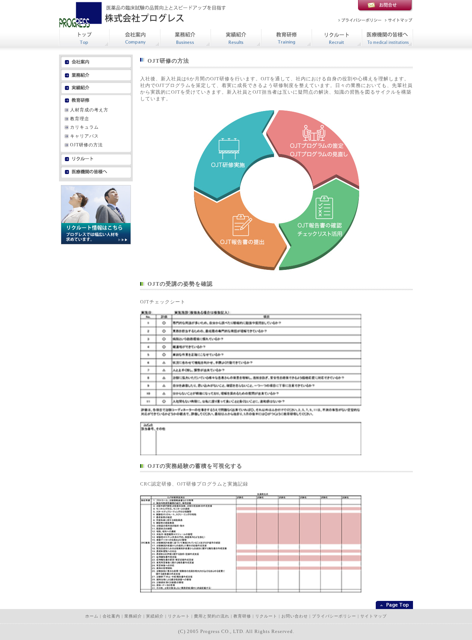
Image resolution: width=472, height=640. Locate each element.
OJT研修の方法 (86, 145)
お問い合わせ (294, 616)
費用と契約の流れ (211, 616)
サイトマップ (373, 616)
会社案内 (111, 616)
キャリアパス (84, 136)
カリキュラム (84, 127)
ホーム (91, 616)
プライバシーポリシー (334, 616)
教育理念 (79, 118)
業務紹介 (133, 616)
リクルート (179, 616)
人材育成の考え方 (89, 110)
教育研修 (242, 616)
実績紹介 (155, 616)
